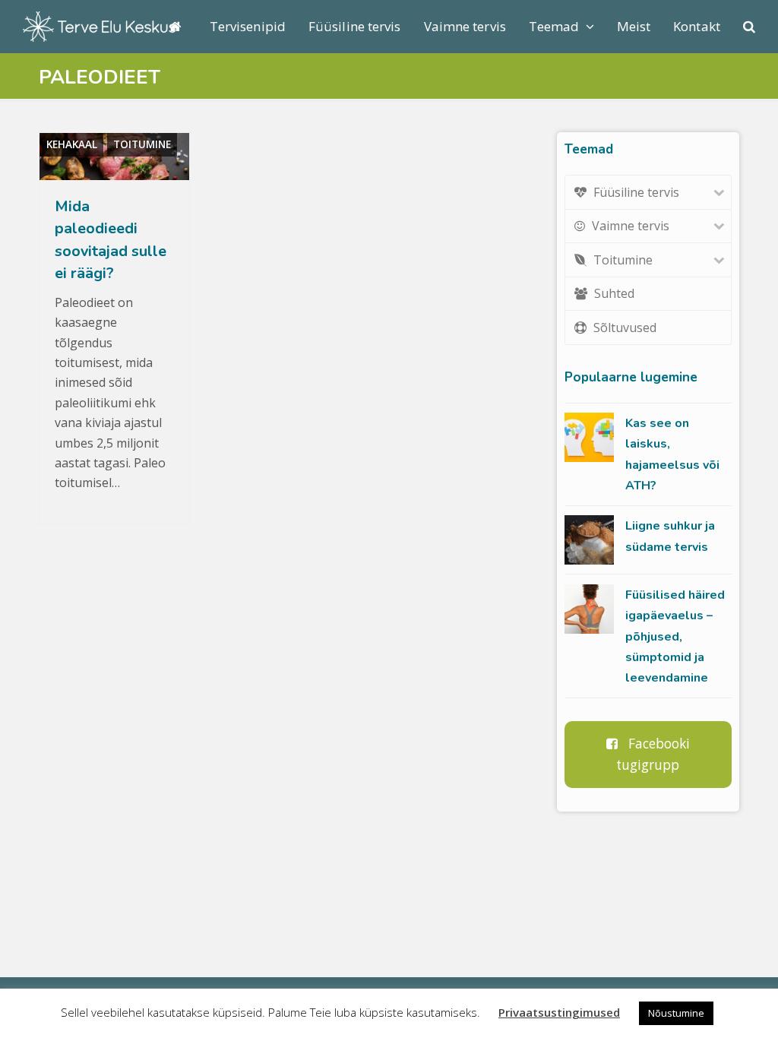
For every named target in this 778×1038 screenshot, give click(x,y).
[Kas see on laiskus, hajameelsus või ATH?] (589, 437)
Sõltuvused (624, 327)
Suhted (614, 293)
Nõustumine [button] (676, 1013)
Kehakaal (71, 144)
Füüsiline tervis (636, 192)
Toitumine (142, 144)
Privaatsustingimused (559, 1012)
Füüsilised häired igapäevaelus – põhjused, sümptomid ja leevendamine (675, 637)
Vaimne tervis (630, 225)
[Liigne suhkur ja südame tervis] (589, 540)
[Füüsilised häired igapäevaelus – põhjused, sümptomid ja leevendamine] (589, 609)
